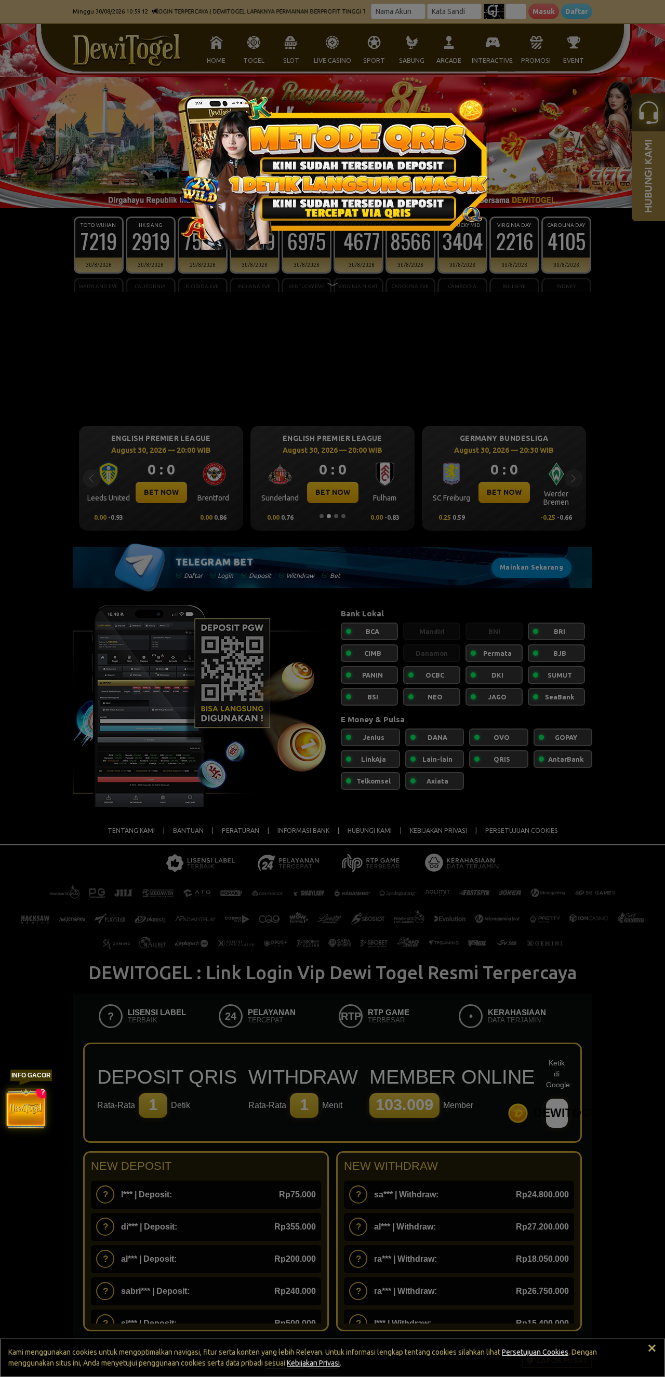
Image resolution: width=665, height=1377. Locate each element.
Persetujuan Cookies (535, 1352)
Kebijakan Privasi (313, 1363)
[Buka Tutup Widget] (26, 1108)
